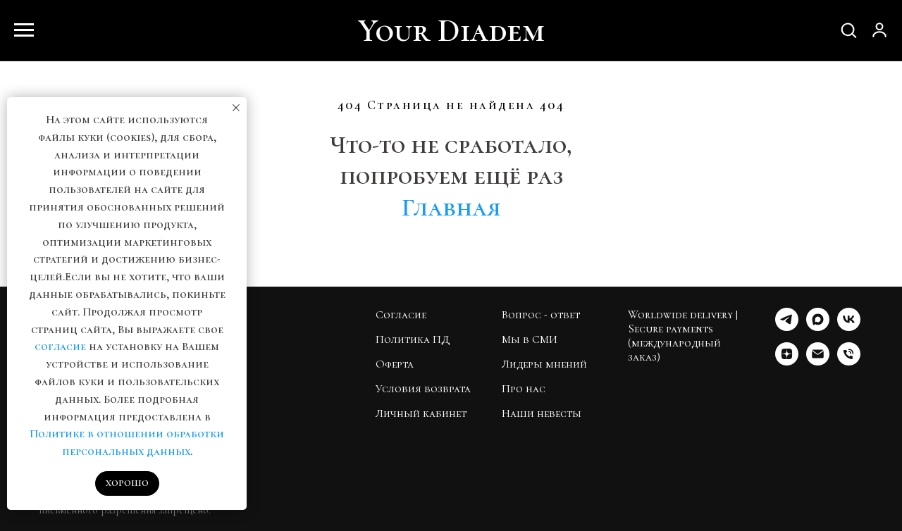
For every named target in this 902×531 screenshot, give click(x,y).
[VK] (848, 327)
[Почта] (817, 362)
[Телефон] (848, 362)
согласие (60, 346)
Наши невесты (541, 413)
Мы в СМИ (529, 339)
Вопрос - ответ (541, 315)
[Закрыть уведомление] (236, 108)
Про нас (523, 389)
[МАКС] (817, 327)
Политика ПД (413, 339)
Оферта (395, 364)
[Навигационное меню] (24, 30)
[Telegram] (786, 327)
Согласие (401, 315)
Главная (451, 207)
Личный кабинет (421, 413)
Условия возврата (423, 389)
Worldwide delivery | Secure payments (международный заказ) (683, 336)
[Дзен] (786, 362)
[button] (848, 29)
